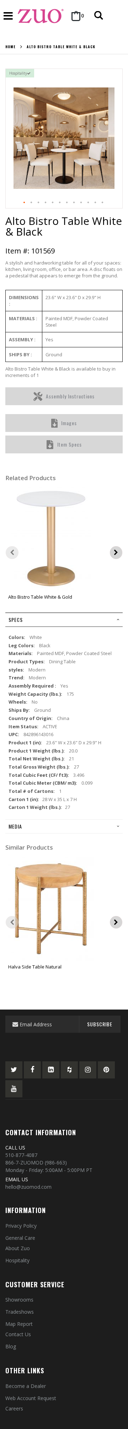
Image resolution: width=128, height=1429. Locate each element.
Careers (14, 1408)
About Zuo (17, 1248)
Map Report (19, 1323)
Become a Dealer (25, 1386)
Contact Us (18, 1334)
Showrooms (19, 1299)
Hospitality (17, 1260)
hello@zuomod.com (28, 1186)
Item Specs (69, 444)
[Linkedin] (50, 1069)
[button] (24, 202)
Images (69, 423)
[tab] (64, 620)
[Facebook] (32, 1069)
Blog (10, 1346)
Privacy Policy (21, 1225)
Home (10, 47)
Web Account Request (30, 1398)
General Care (20, 1237)
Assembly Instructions (70, 396)
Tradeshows (19, 1311)
